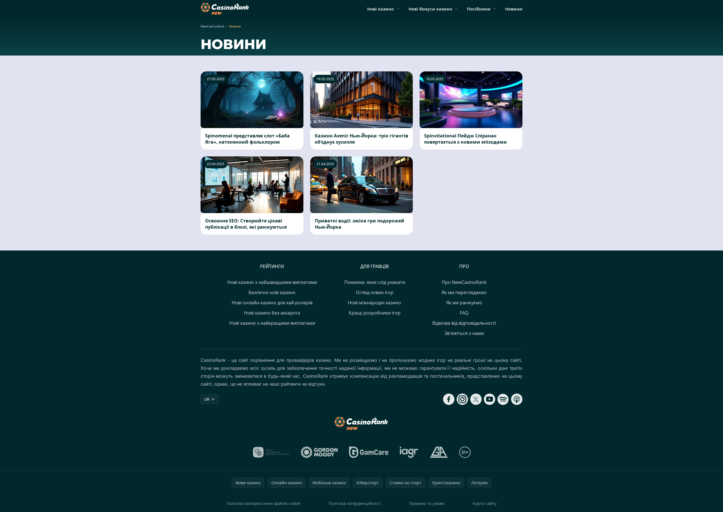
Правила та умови (427, 503)
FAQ (464, 313)
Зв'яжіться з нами (464, 333)
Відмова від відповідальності (464, 323)
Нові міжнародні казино (374, 302)
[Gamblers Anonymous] (439, 452)
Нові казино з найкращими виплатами (272, 323)
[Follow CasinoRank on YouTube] (489, 399)
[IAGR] (409, 452)
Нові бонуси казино (430, 9)
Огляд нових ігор (375, 292)
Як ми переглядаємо (464, 292)
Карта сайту (484, 503)
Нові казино (380, 9)
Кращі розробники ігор (375, 313)
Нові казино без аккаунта (272, 313)
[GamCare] (368, 452)
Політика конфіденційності (355, 503)
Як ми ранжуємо (464, 302)
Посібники (478, 9)
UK (207, 399)
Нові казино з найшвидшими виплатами (272, 282)
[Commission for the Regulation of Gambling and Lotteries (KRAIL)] (271, 452)
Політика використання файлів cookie (263, 503)
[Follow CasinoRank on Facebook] (448, 399)
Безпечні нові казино (271, 292)
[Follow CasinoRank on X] (476, 399)
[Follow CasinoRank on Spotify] (503, 399)
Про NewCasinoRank (464, 282)
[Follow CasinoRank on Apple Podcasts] (516, 399)
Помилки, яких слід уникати (374, 282)
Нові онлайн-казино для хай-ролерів (272, 302)
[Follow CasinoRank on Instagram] (462, 399)
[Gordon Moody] (319, 452)
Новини (513, 9)
